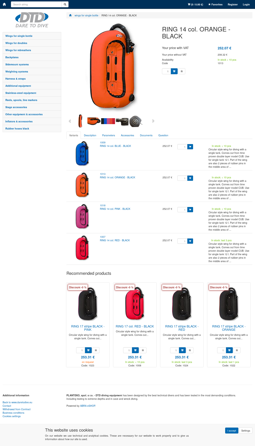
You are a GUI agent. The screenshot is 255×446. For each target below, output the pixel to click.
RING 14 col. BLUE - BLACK (115, 146)
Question (163, 135)
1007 (102, 236)
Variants (73, 135)
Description (90, 135)
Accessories (127, 135)
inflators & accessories (19, 121)
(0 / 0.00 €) (196, 4)
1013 (102, 174)
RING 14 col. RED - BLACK (115, 240)
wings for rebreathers (18, 50)
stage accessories (16, 107)
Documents (146, 135)
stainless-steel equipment (20, 93)
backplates (12, 57)
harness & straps (15, 78)
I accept (231, 430)
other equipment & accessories (24, 114)
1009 (102, 142)
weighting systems (16, 71)
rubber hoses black (17, 128)
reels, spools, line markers (21, 100)
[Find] (65, 4)
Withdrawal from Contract (17, 409)
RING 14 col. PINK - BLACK (115, 208)
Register (233, 4)
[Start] (70, 15)
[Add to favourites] (181, 71)
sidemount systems (17, 64)
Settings (245, 430)
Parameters (108, 135)
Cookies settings (12, 416)
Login (246, 4)
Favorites (217, 4)
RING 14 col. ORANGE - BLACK (117, 177)
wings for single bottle (18, 36)
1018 (102, 205)
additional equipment (18, 85)
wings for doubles (16, 43)
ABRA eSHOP (87, 405)
